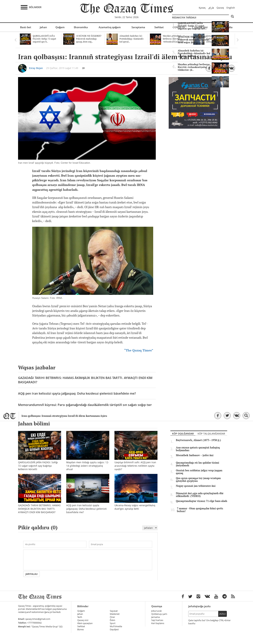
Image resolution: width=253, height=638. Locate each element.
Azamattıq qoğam (110, 27)
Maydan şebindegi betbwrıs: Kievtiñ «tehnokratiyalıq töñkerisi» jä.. (194, 67)
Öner (112, 617)
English (230, 7)
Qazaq (220, 7)
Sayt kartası (157, 620)
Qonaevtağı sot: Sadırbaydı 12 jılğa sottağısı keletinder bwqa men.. (194, 81)
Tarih (79, 617)
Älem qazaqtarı (85, 623)
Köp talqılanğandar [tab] (211, 433)
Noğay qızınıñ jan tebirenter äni (195, 486)
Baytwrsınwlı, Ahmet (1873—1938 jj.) (198, 440)
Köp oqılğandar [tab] (183, 433)
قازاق (211, 7)
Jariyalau (31, 574)
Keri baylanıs (157, 623)
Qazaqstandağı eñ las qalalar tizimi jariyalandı (197, 464)
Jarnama (155, 617)
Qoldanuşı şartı (159, 614)
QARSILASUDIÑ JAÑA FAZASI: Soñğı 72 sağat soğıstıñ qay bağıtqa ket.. (192, 26)
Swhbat (159, 27)
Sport (112, 623)
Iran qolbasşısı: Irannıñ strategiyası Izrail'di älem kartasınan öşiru (64, 416)
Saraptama (138, 27)
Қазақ (202, 7)
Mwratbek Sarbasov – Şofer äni (194, 455)
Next (237, 40)
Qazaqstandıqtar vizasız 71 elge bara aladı (201, 501)
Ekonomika (81, 27)
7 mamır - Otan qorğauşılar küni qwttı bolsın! (200, 510)
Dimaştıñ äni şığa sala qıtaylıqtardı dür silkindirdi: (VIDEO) (199, 494)
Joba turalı (156, 610)
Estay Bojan (36, 68)
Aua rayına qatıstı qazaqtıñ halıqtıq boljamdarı (198, 449)
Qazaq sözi (82, 620)
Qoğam (60, 27)
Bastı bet (25, 27)
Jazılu (222, 613)
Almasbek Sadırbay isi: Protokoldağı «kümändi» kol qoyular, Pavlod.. (194, 53)
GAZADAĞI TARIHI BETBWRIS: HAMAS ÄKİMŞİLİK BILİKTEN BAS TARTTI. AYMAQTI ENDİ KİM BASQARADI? (85, 380)
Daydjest (114, 629)
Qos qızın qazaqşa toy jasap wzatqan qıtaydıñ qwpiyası (198, 479)
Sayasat (114, 610)
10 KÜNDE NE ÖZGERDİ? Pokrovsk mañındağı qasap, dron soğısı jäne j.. (193, 39)
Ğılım (112, 620)
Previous (15, 40)
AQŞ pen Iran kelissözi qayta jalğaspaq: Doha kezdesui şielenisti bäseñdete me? (77, 393)
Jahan (43, 27)
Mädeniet (115, 614)
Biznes (80, 629)
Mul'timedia (116, 626)
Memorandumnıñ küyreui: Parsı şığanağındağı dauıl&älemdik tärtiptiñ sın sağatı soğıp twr (85, 405)
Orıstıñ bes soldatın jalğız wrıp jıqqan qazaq (199, 472)
